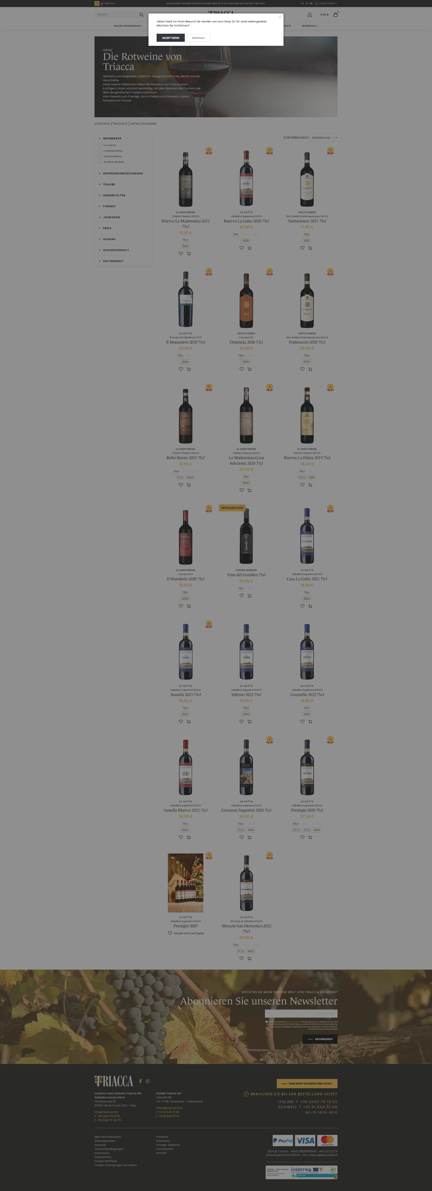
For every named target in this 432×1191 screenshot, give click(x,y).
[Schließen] (280, 17)
